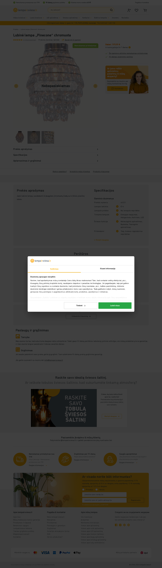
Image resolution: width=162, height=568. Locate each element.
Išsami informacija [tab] (107, 269)
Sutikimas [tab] (54, 269)
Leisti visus (115, 306)
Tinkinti (79, 306)
